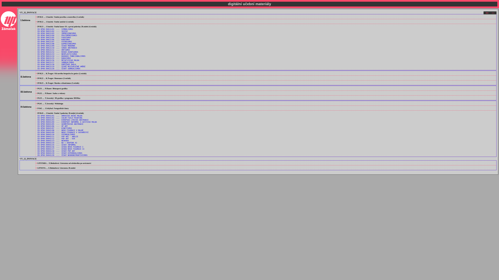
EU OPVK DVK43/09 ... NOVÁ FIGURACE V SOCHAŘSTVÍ (63, 132)
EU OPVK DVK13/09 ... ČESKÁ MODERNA (56, 46)
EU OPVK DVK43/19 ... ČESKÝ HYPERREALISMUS (60, 153)
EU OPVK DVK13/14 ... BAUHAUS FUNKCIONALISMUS (61, 56)
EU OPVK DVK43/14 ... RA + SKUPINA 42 (57, 143)
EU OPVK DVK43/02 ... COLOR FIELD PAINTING (60, 118)
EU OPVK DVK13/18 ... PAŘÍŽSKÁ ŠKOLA (57, 64)
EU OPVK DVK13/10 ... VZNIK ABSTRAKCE (57, 48)
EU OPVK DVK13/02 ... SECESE (53, 31)
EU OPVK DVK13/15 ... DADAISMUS (54, 58)
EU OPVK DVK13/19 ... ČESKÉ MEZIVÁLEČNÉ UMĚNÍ (61, 66)
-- (493, 12)
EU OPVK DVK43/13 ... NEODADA (53, 141)
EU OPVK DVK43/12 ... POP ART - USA (56, 139)
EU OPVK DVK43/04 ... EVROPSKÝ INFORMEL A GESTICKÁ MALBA (67, 122)
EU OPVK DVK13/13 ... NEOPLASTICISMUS (57, 54)
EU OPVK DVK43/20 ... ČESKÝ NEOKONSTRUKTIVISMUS (62, 155)
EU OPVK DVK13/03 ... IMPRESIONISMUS (57, 33)
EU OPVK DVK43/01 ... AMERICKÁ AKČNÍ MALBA (60, 116)
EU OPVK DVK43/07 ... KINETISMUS (55, 128)
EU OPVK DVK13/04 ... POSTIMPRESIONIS (57, 35)
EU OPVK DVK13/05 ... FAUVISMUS (54, 37)
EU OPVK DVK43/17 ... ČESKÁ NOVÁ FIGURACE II (61, 149)
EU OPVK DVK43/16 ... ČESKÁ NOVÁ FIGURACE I (60, 147)
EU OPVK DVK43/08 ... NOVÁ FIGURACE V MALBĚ (60, 130)
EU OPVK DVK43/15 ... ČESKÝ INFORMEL (57, 145)
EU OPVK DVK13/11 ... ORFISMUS (54, 50)
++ (487, 12)
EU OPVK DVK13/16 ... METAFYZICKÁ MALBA (58, 60)
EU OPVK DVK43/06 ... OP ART (53, 126)
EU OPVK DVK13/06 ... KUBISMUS (54, 39)
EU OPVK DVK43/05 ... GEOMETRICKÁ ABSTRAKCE (60, 124)
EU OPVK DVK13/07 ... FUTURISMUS (55, 42)
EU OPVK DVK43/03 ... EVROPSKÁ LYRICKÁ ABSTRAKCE (63, 120)
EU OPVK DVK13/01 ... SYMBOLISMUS (55, 29)
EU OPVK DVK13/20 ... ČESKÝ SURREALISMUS (59, 69)
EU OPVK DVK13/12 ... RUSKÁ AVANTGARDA (58, 52)
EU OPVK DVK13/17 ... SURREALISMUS (56, 62)
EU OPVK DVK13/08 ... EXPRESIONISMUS (57, 44)
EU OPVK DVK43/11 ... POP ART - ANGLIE (58, 136)
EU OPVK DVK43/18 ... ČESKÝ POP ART (56, 151)
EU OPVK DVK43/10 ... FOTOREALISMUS (56, 134)
